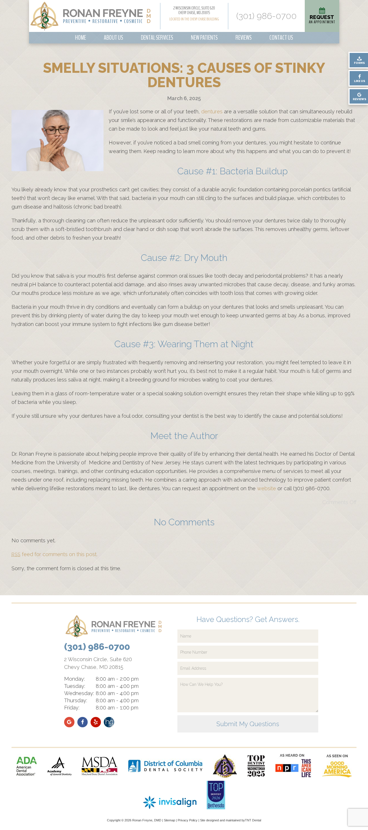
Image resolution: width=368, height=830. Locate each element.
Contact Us (281, 37)
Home (80, 37)
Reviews (243, 37)
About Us (113, 37)
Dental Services (157, 37)
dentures (212, 111)
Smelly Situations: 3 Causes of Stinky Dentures (184, 75)
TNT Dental (253, 820)
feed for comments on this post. (54, 554)
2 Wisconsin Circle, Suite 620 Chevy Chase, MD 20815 (194, 10)
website (266, 488)
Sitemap (169, 820)
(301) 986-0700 (266, 16)
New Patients (204, 37)
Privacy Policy (188, 820)
